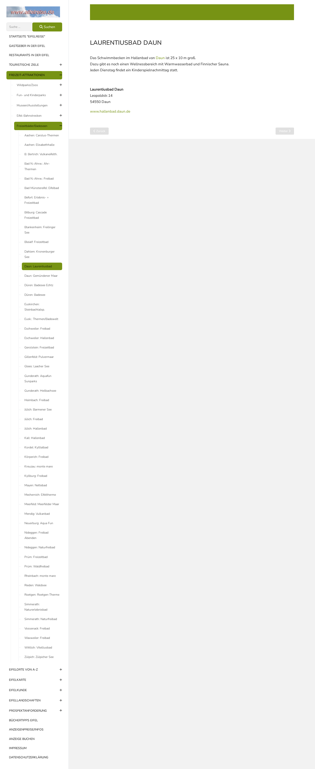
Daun (160, 57)
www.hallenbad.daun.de (110, 111)
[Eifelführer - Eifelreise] (34, 11)
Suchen (49, 27)
